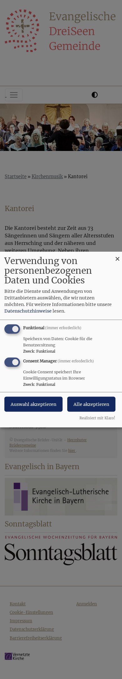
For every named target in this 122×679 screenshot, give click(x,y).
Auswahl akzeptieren (33, 404)
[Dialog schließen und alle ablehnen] (117, 256)
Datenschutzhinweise (28, 311)
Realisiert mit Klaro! (97, 418)
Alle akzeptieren (91, 404)
